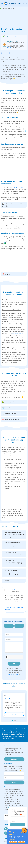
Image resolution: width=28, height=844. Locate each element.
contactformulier (13, 674)
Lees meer (14, 714)
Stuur (14, 663)
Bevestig (18, 824)
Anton (16, 36)
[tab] (12, 720)
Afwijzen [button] (21, 841)
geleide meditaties (18, 187)
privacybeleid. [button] (12, 839)
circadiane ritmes (17, 334)
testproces (9, 49)
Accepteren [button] (13, 841)
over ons (9, 47)
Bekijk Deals (14, 759)
